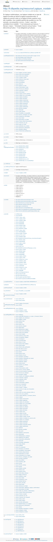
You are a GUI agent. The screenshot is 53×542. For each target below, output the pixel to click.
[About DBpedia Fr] (7, 1)
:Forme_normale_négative (23, 369)
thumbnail (6, 52)
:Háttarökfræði (20, 241)
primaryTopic (8, 533)
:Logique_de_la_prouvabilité (23, 95)
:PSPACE (19, 445)
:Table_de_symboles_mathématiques (25, 490)
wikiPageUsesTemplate (9, 147)
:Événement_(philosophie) (23, 127)
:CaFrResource (20, 526)
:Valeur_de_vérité (21, 124)
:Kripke (19, 390)
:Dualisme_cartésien (21, 360)
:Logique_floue (20, 411)
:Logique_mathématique (22, 101)
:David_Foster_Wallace (22, 343)
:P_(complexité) (20, 447)
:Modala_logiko (21, 225)
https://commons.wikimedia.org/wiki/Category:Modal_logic (27, 211)
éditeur (6, 169)
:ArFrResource (20, 524)
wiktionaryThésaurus (9, 166)
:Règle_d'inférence (21, 474)
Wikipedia (17, 540)
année (6, 133)
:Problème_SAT (20, 461)
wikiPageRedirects (9, 308)
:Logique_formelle (21, 413)
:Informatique (20, 92)
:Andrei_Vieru (20, 321)
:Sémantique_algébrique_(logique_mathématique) (28, 487)
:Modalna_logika (21, 260)
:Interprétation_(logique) (22, 382)
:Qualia (19, 466)
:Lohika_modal (21, 269)
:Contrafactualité (21, 340)
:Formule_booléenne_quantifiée (24, 371)
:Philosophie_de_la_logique (23, 455)
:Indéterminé (20, 381)
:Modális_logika (21, 236)
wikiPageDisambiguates (9, 304)
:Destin (19, 351)
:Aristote (19, 322)
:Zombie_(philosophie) (22, 502)
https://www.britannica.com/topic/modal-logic (25, 202)
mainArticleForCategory (9, 295)
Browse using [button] (17, 1)
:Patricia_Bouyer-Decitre (22, 452)
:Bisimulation (20, 327)
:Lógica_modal (20, 227)
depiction (6, 284)
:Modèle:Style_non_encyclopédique (25, 160)
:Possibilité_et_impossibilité (23, 113)
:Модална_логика (21, 264)
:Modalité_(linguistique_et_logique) (24, 508)
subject (6, 172)
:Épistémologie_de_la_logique (23, 503)
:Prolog (19, 463)
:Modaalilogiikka (20, 231)
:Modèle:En (20, 149)
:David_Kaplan (20, 300)
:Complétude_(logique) (22, 337)
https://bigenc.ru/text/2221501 (22, 206)
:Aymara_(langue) (21, 326)
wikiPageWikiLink (8, 72)
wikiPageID (7, 63)
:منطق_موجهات (20, 217)
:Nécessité (19, 109)
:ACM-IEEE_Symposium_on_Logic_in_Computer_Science (29, 316)
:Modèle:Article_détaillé (22, 146)
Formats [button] (25, 1)
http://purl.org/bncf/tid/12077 (21, 275)
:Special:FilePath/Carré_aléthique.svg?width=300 (28, 52)
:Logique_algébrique (21, 400)
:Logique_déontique (21, 98)
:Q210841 (19, 215)
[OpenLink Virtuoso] (16, 538)
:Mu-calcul (19, 431)
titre (6, 143)
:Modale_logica (20, 251)
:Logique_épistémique (22, 106)
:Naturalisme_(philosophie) (23, 439)
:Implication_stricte (21, 379)
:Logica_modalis (21, 249)
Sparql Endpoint (46, 1)
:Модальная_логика (22, 259)
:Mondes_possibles (21, 108)
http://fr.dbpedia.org (26, 11)
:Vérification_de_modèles (22, 126)
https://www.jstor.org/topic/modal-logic (23, 204)
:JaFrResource (20, 527)
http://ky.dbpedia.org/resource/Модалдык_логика (26, 248)
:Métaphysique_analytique (23, 435)
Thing (12, 11)
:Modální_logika (21, 220)
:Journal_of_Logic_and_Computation (25, 389)
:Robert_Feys (20, 469)
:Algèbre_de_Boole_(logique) (23, 72)
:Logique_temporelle (21, 105)
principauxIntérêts (9, 514)
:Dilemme (19, 84)
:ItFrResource (19, 529)
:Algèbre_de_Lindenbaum (23, 318)
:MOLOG (19, 427)
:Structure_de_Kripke (22, 486)
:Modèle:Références (21, 157)
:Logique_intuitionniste (22, 100)
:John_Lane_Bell (21, 385)
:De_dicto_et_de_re (21, 348)
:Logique (19, 49)
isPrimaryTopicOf (8, 287)
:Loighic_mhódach (21, 233)
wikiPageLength (8, 66)
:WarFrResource (20, 522)
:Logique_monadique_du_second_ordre (25, 418)
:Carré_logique (20, 334)
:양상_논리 (20, 246)
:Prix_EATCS (20, 460)
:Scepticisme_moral (21, 479)
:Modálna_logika (21, 262)
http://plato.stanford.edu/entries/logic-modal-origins (26, 201)
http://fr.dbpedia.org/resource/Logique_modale (27, 8)
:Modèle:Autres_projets (22, 147)
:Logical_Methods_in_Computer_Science (26, 395)
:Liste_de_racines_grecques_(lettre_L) (25, 392)
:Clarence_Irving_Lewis (22, 79)
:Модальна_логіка (21, 267)
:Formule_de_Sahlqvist (22, 88)
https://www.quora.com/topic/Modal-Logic (24, 207)
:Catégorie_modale (21, 310)
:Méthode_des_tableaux (22, 437)
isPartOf (6, 49)
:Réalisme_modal (21, 476)
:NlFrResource (19, 521)
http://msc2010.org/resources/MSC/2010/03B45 (25, 278)
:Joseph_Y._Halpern (21, 387)
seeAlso (6, 199)
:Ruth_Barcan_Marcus (22, 473)
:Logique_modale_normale (23, 416)
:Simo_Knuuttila (20, 482)
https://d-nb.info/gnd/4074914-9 (22, 272)
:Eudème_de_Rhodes (22, 364)
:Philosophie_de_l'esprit (22, 453)
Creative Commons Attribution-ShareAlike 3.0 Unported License (37, 540)
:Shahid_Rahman (21, 481)
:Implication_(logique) (22, 90)
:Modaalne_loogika (21, 228)
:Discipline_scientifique (22, 356)
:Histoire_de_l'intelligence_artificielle (25, 376)
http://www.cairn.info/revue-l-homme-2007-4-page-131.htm (28, 55)
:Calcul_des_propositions (22, 74)
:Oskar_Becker (20, 111)
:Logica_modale (20, 243)
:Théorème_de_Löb (21, 122)
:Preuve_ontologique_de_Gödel (24, 114)
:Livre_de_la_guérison (22, 393)
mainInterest (8, 298)
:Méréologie (20, 434)
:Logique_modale (21, 77)
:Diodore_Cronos (21, 355)
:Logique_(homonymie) (22, 303)
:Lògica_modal (20, 218)
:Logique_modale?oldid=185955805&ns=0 (26, 281)
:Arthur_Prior (20, 298)
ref (5, 140)
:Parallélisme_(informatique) (23, 450)
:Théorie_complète (21, 494)
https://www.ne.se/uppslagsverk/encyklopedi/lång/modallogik (28, 209)
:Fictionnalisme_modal (22, 87)
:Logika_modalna (21, 256)
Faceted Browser (36, 1)
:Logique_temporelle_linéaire (23, 424)
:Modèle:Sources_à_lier (22, 159)
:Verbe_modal (20, 498)
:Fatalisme (19, 366)
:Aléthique (19, 308)
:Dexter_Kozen (20, 353)
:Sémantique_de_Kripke (22, 119)
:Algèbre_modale (21, 319)
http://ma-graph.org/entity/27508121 (23, 277)
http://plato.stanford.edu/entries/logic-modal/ (25, 60)
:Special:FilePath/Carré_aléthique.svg (26, 284)
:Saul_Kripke (20, 118)
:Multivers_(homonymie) (22, 432)
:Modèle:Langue (21, 150)
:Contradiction (20, 82)
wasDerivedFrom (8, 281)
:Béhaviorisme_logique (22, 329)
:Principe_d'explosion (22, 458)
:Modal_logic (19, 214)
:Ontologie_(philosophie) (22, 442)
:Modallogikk (20, 252)
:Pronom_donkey (21, 465)
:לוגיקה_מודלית (20, 235)
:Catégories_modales (22, 311)
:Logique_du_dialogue (22, 406)
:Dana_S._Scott (20, 342)
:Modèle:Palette (20, 154)
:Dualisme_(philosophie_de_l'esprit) (25, 358)
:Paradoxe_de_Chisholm (22, 448)
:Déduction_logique (21, 361)
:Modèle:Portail (20, 155)
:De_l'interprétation (21, 350)
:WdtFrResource (20, 530)
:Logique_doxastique (22, 97)
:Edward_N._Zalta (21, 85)
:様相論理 (19, 244)
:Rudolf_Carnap (20, 471)
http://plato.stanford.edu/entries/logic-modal (25, 199)
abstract (6, 33)
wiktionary (7, 163)
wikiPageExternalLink (9, 55)
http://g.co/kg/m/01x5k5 (20, 273)
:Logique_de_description (22, 402)
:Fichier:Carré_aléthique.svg (23, 130)
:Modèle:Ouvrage (21, 152)
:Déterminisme (20, 363)
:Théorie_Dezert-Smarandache (24, 121)
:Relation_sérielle (21, 468)
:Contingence (20, 80)
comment (6, 175)
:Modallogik (20, 222)
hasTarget (7, 519)
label (5, 185)
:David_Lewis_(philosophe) (23, 347)
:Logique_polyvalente (22, 103)
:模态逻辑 (19, 270)
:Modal (19, 305)
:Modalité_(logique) (21, 129)
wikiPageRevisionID (8, 69)
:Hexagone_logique (21, 374)
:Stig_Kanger (20, 484)
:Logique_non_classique (22, 419)
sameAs (6, 214)
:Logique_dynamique (22, 408)
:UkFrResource (20, 519)
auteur (6, 137)
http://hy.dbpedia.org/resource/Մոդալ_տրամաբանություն (28, 238)
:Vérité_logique (20, 500)
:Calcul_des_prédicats (22, 76)
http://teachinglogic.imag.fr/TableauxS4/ (24, 57)
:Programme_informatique (23, 116)
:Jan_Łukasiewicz (21, 384)
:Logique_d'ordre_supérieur (23, 93)
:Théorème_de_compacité (23, 497)
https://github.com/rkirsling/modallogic (23, 59)
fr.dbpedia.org (42, 11)
